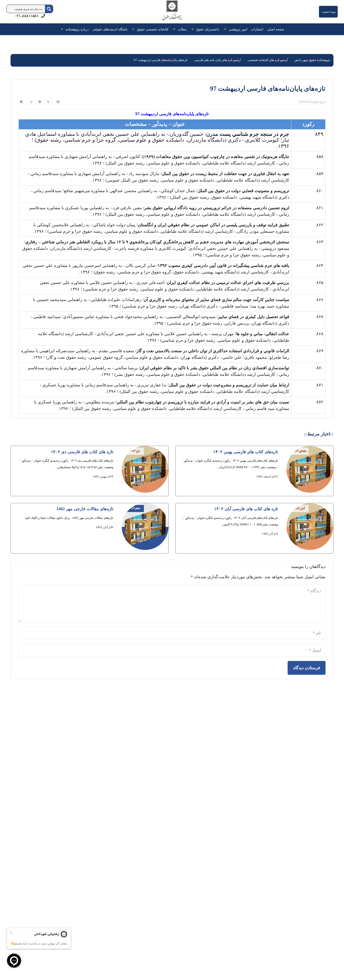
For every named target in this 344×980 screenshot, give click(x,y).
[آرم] (172, 12)
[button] (226, 29)
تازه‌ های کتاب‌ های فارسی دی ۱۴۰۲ (82, 451)
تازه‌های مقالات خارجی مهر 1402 (84, 508)
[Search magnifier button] (49, 9)
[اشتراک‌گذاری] (56, 102)
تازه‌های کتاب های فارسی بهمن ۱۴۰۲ (245, 451)
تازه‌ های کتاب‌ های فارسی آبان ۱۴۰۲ (246, 508)
